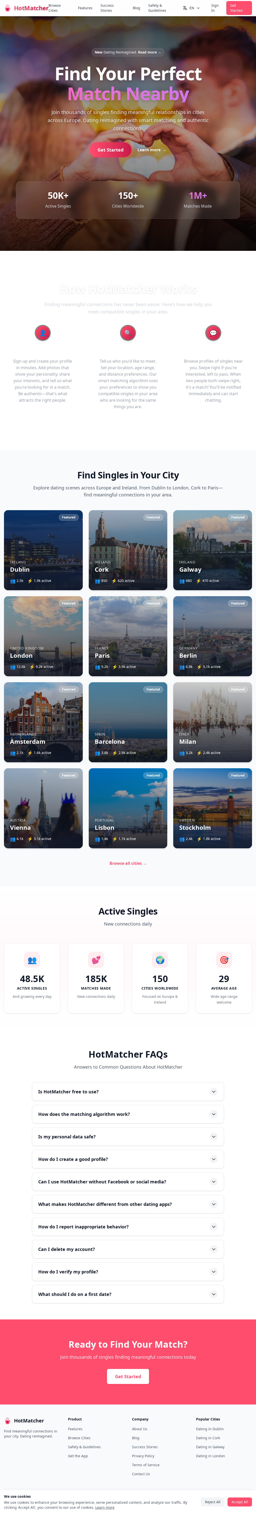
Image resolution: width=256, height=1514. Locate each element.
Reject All (128, 793)
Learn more (143, 765)
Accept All (128, 779)
